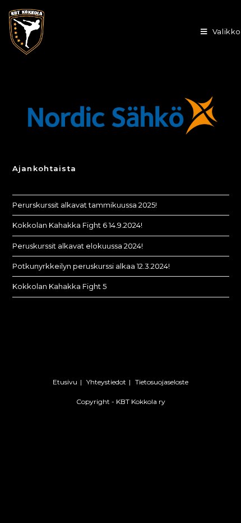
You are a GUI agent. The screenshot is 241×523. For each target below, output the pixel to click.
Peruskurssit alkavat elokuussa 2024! (77, 245)
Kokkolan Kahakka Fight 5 (59, 286)
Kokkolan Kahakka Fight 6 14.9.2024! (77, 225)
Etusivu (65, 382)
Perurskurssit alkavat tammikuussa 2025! (84, 204)
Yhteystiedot (106, 382)
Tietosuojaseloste (161, 382)
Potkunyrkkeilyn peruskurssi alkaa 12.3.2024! (91, 266)
